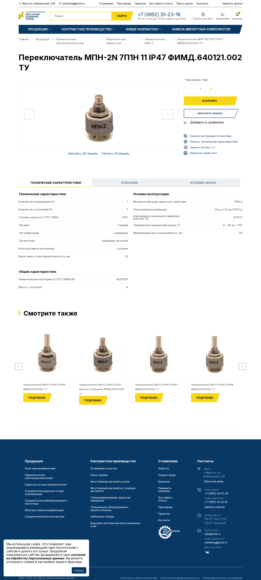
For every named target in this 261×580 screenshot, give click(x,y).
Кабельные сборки (102, 516)
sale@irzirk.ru (212, 533)
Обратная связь (214, 481)
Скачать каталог (202, 147)
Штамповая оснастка (104, 468)
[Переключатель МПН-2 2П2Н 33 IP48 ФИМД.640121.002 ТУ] (214, 354)
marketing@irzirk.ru (216, 542)
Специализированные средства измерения (110, 499)
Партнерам (124, 3)
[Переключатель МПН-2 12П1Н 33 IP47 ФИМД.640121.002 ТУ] (158, 354)
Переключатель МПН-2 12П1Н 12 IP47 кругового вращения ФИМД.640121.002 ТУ (101, 389)
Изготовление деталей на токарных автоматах (113, 490)
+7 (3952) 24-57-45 (216, 493)
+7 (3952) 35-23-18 (216, 501)
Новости (163, 468)
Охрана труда (167, 475)
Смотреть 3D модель (83, 153)
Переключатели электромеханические (39, 476)
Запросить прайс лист (204, 153)
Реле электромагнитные (40, 468)
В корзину (209, 100)
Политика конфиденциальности (180, 577)
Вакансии (164, 481)
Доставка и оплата (161, 3)
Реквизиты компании (164, 490)
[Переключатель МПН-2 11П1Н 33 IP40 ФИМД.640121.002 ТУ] (46, 354)
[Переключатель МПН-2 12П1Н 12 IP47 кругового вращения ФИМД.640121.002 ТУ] (102, 354)
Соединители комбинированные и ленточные (46, 502)
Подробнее (37, 397)
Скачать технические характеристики (214, 141)
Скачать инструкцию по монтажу (210, 135)
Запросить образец (209, 113)
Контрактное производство (87, 29)
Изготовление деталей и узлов (110, 481)
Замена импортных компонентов (201, 29)
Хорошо (79, 570)
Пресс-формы (99, 475)
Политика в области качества (138, 577)
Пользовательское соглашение (222, 577)
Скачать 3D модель (115, 153)
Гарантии (140, 3)
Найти (122, 15)
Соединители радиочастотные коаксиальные (44, 492)
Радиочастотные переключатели (46, 484)
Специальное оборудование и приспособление (109, 509)
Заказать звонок (232, 3)
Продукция (38, 29)
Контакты (202, 3)
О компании (106, 3)
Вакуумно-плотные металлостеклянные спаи (115, 525)
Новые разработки (142, 29)
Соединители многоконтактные (44, 516)
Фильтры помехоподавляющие (44, 510)
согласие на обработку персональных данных (46, 556)
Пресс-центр (184, 3)
